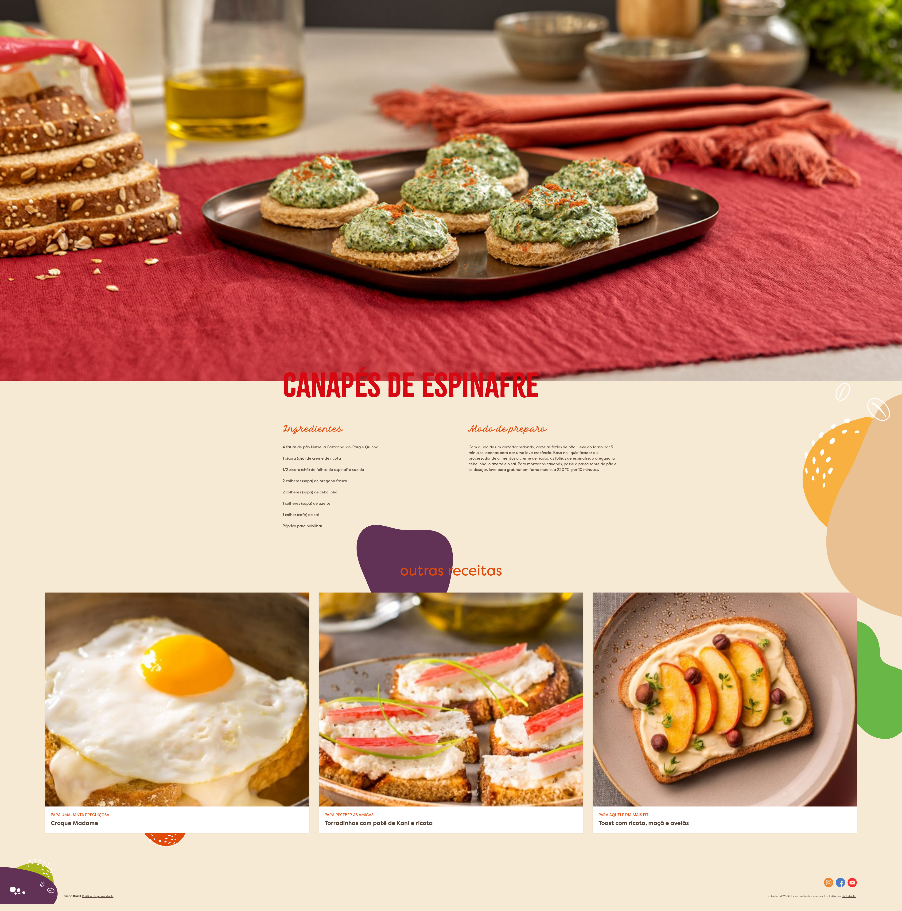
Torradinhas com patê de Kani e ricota (379, 823)
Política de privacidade (97, 896)
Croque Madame (74, 823)
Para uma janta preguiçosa (80, 814)
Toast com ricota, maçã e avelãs (644, 823)
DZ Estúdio (849, 896)
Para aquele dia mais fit (624, 814)
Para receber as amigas (349, 814)
